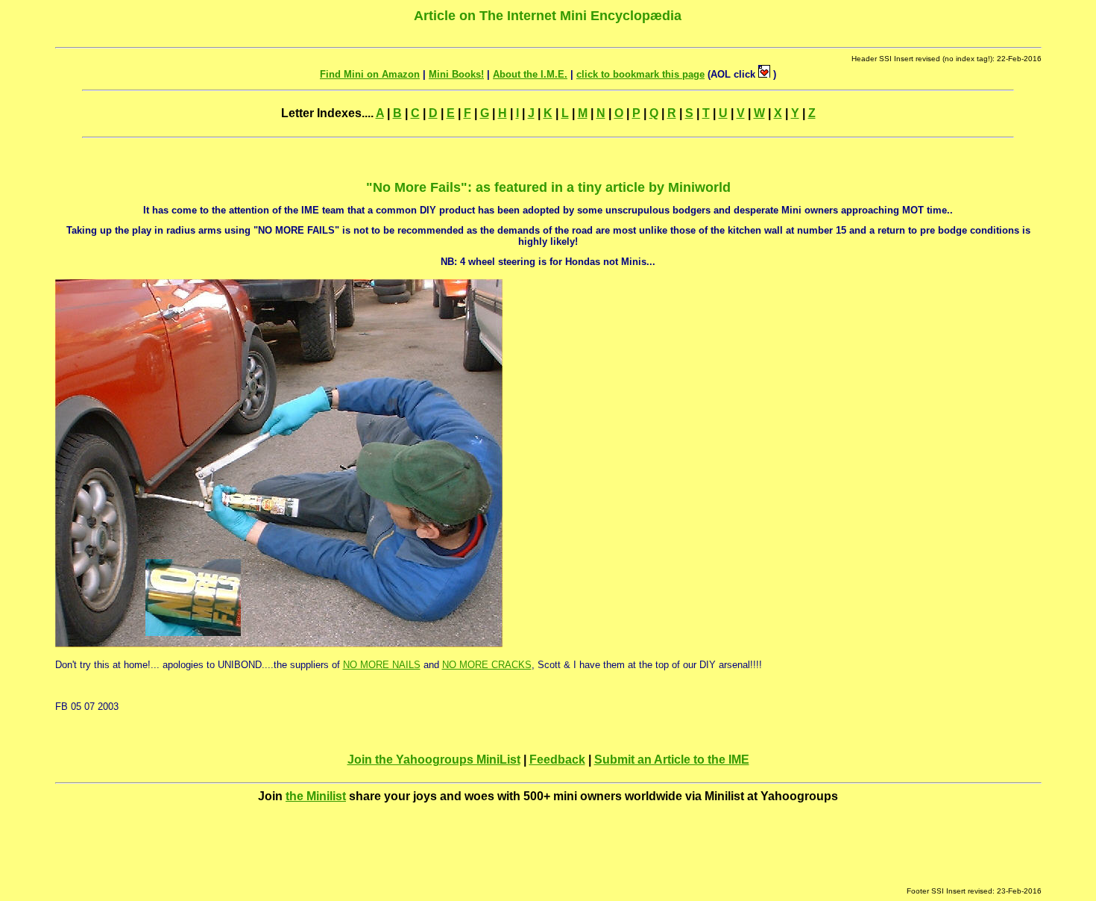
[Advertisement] (548, 853)
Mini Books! (456, 74)
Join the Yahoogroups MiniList (433, 759)
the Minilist (316, 796)
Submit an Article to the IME (671, 759)
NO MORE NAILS (382, 664)
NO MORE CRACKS (487, 664)
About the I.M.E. (530, 74)
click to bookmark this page (640, 74)
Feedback (557, 759)
